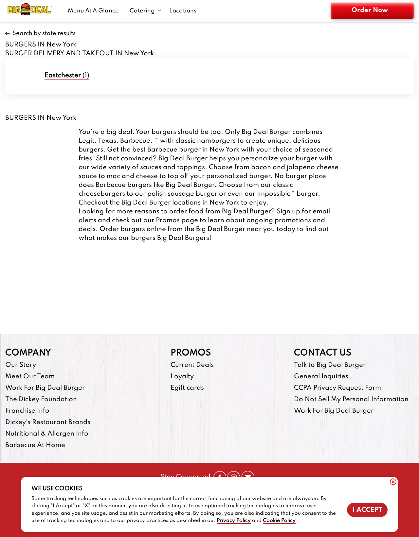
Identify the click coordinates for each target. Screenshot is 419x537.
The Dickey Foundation (41, 399)
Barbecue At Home (35, 445)
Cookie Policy (279, 520)
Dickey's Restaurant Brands (47, 422)
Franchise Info (27, 411)
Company (28, 353)
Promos (191, 353)
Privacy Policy (234, 520)
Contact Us (322, 353)
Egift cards (187, 388)
